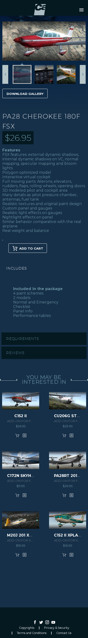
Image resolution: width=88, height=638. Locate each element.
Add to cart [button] (17, 435)
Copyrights (26, 627)
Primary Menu (81, 9)
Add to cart (31, 248)
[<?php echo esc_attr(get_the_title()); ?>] (24, 435)
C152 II (20, 416)
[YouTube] (53, 622)
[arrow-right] (83, 74)
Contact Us (63, 633)
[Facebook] (35, 622)
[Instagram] (47, 622)
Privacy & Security (56, 627)
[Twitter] (41, 622)
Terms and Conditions (31, 633)
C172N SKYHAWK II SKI (29, 475)
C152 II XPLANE (68, 535)
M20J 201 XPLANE (24, 535)
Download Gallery (25, 94)
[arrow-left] (5, 74)
